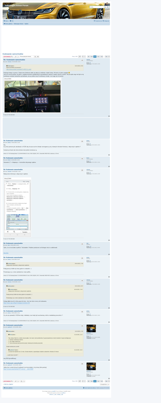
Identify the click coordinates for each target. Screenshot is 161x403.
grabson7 (89, 333)
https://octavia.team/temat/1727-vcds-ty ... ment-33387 (18, 369)
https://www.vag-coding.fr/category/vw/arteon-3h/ (17, 303)
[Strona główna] (6, 3)
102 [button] (98, 56)
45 (90, 161)
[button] (79, 56)
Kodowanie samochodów (13, 54)
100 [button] (92, 56)
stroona (88, 59)
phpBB (53, 391)
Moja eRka (6, 253)
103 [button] (102, 56)
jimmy (88, 140)
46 (90, 62)
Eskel (9, 65)
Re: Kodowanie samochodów (14, 60)
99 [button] (88, 56)
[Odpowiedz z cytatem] (82, 60)
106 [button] (106, 56)
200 (90, 246)
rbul (87, 243)
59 (90, 143)
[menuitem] (11, 21)
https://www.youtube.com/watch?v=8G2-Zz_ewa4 (18, 69)
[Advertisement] (56, 38)
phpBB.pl (63, 392)
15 (90, 336)
